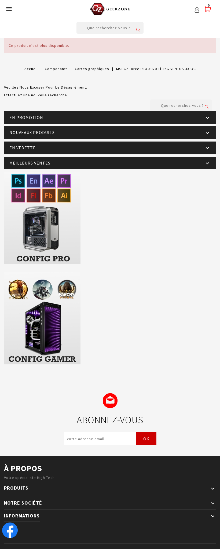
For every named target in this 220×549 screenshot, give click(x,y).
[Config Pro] (110, 218)
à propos (23, 468)
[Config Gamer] (110, 318)
